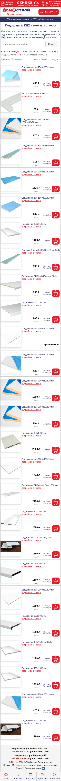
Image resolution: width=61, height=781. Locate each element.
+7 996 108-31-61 (20, 751)
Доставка (42, 778)
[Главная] (16, 10)
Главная (6, 778)
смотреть (49, 19)
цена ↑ (37, 59)
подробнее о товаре (31, 70)
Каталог (18, 778)
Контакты (55, 778)
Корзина (30, 778)
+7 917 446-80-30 (20, 758)
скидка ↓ (55, 59)
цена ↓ (45, 59)
